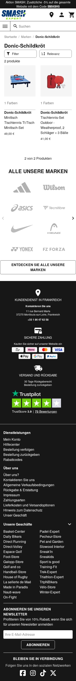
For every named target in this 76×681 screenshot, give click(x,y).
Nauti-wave (11, 592)
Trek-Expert (48, 571)
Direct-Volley (12, 546)
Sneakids (47, 556)
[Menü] (5, 26)
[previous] (3, 218)
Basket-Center (14, 531)
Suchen (24, 26)
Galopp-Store (13, 561)
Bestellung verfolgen (18, 449)
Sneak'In (46, 551)
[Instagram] (33, 674)
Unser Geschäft (15, 515)
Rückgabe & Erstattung (20, 489)
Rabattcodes (12, 459)
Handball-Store (14, 571)
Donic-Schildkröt (17, 112)
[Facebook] (22, 674)
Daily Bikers (12, 536)
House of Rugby (15, 576)
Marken (26, 37)
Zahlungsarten (14, 500)
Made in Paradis (15, 587)
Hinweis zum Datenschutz (22, 510)
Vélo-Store (48, 587)
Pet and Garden (51, 541)
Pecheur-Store (50, 536)
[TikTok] (43, 674)
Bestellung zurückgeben (38, 385)
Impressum (11, 494)
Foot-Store (11, 556)
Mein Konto (11, 439)
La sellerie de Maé (17, 581)
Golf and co (11, 566)
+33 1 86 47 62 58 (38, 319)
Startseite (10, 37)
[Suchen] (15, 26)
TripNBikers (48, 581)
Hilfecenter (11, 444)
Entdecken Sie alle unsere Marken (38, 267)
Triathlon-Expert (52, 576)
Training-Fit (48, 566)
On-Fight (9, 597)
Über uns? (11, 474)
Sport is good (50, 561)
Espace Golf (12, 551)
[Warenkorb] (71, 14)
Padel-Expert (49, 531)
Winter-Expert (50, 592)
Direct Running (14, 541)
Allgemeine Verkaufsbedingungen (28, 484)
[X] (53, 674)
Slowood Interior (52, 546)
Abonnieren (38, 644)
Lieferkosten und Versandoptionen (29, 505)
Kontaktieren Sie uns (38, 306)
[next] (73, 218)
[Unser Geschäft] (51, 14)
